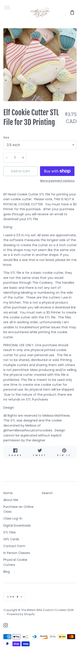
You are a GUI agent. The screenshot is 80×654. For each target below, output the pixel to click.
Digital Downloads (17, 525)
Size (6, 137)
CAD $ (13, 596)
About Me (10, 500)
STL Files (9, 532)
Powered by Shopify (21, 614)
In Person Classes (16, 553)
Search (47, 493)
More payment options (57, 181)
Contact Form (14, 546)
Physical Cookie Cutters (15, 562)
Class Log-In (12, 518)
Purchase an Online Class (18, 509)
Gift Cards (11, 539)
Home (8, 493)
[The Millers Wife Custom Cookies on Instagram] (5, 625)
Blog (6, 571)
